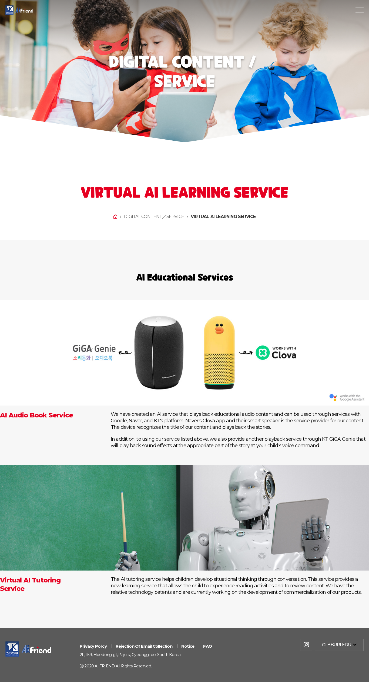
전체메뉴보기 (359, 10)
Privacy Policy (93, 646)
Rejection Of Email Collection (144, 646)
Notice (187, 646)
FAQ (207, 646)
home (115, 216)
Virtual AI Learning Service (223, 216)
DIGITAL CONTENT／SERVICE (154, 216)
